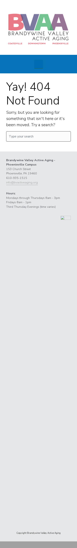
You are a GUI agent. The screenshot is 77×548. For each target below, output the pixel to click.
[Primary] (38, 64)
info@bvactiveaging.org (22, 182)
